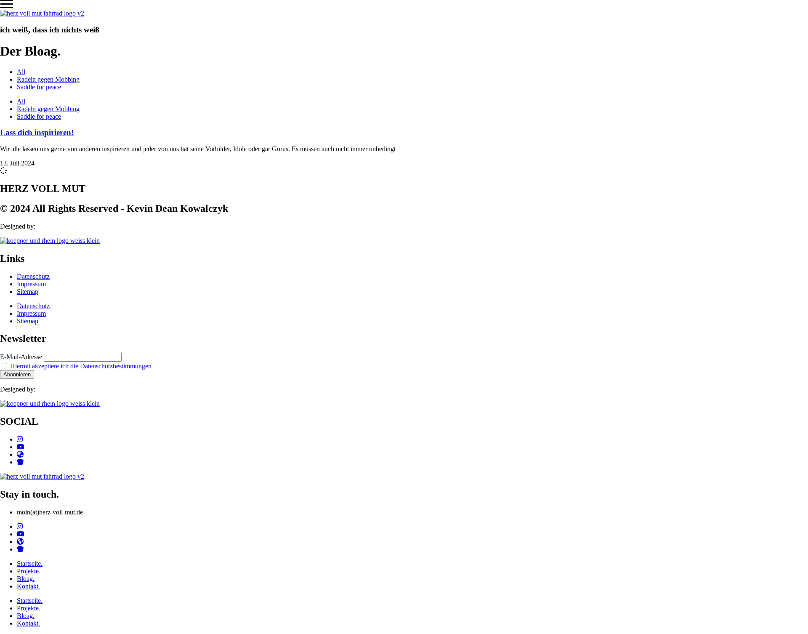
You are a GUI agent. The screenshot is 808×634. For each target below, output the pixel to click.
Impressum (31, 284)
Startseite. (30, 563)
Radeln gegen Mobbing (48, 79)
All (21, 71)
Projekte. (28, 571)
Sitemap (27, 291)
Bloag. (26, 578)
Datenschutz (33, 276)
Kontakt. (28, 586)
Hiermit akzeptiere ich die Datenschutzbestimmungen (81, 366)
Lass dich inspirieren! (37, 132)
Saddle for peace (39, 87)
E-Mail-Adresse (21, 356)
